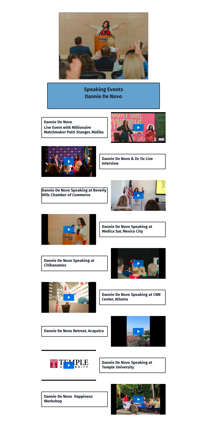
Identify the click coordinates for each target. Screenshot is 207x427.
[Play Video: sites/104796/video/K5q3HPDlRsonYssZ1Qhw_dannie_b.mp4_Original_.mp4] (138, 263)
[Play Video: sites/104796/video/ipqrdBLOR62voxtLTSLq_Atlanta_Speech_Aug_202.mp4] (68, 297)
